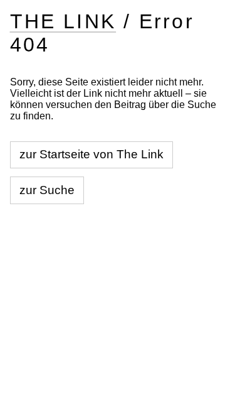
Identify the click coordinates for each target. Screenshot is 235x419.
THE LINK (63, 21)
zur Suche (47, 190)
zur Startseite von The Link (91, 154)
